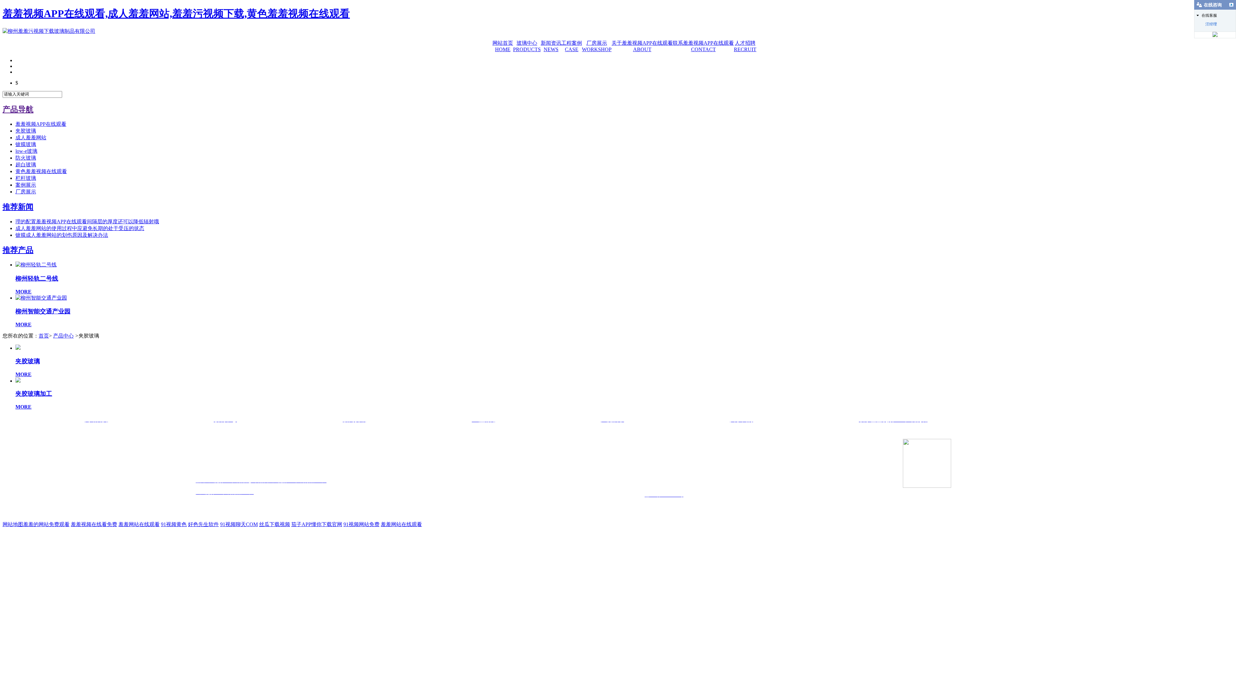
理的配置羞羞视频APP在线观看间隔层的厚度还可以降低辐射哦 (87, 221)
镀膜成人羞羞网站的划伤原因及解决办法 (61, 235)
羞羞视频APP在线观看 (40, 124)
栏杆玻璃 (25, 178)
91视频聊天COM (239, 524)
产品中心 (63, 335)
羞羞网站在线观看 (139, 524)
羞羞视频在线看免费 (94, 524)
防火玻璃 (25, 158)
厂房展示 (25, 191)
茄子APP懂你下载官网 (316, 524)
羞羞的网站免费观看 (46, 524)
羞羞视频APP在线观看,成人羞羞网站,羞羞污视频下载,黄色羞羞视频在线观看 (176, 13)
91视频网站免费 (361, 524)
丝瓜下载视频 (274, 524)
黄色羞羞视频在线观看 (41, 171)
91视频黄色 (174, 524)
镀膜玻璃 (25, 144)
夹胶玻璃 (25, 131)
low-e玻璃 (26, 151)
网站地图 (13, 524)
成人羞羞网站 (30, 137)
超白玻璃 (25, 164)
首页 (44, 335)
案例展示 (25, 185)
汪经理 (1211, 24)
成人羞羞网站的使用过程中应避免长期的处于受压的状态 (79, 228)
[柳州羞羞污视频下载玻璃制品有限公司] (49, 31)
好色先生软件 (203, 524)
